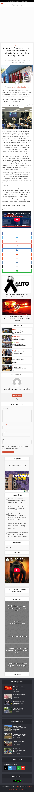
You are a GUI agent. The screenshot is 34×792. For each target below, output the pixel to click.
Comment (5, 409)
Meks (18, 786)
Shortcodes (20, 789)
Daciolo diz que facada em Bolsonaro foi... (18, 702)
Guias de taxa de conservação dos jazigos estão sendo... (19, 727)
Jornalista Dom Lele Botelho (14, 61)
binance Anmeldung (13, 506)
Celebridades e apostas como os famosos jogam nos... (17, 608)
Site (3, 439)
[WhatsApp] (19, 768)
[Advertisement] (17, 24)
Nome (4, 425)
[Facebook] (14, 768)
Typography (9, 789)
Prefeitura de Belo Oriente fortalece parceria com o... (19, 352)
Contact (26, 789)
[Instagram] (6, 768)
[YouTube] (23, 768)
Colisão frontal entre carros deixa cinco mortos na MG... (19, 345)
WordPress (29, 786)
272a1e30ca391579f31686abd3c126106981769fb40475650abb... (17, 650)
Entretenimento (16, 336)
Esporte (14, 329)
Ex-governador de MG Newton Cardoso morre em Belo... (18, 361)
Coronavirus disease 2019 (17, 636)
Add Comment (20, 59)
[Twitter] (10, 768)
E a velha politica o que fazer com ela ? (19, 695)
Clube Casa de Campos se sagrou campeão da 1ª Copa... (19, 332)
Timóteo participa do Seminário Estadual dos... (19, 742)
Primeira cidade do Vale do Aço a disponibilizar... (19, 734)
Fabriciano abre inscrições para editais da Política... (19, 750)
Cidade (17, 46)
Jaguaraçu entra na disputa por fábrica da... (19, 708)
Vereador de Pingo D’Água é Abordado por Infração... (19, 688)
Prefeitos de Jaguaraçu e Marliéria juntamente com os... (19, 369)
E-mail (4, 432)
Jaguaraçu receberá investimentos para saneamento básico (17, 508)
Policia (17, 342)
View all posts (17, 395)
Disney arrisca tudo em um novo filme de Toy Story (19, 338)
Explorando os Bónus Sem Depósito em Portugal (17, 664)
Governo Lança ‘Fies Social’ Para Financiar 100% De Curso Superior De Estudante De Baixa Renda (17, 517)
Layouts (15, 789)
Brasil (13, 342)
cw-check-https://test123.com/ (17, 622)
